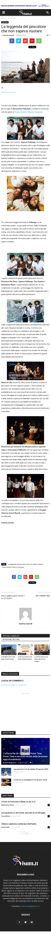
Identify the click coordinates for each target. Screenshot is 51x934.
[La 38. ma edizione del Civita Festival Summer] (25, 649)
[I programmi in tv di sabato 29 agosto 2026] (6, 771)
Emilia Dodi (5, 827)
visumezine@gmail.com (30, 906)
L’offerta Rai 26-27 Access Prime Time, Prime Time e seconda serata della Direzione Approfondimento (25, 756)
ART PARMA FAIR (43, 596)
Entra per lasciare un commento (13, 685)
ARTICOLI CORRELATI (11, 636)
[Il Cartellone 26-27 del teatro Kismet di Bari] (9, 649)
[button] (47, 12)
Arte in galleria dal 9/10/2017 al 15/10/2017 (13, 597)
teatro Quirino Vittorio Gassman (13, 567)
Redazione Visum (7, 805)
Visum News (5, 816)
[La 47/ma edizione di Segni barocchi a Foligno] (42, 649)
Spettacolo (5, 22)
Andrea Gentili (8, 35)
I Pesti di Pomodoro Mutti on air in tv (18, 801)
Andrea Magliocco (9, 762)
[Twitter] (25, 922)
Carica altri (24, 833)
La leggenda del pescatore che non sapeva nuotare (25, 564)
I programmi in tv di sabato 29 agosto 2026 (31, 769)
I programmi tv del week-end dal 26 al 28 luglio (23, 813)
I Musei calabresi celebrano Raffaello (18, 824)
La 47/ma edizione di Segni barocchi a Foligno (41, 659)
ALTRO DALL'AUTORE (11, 639)
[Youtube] (31, 922)
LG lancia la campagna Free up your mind (30, 780)
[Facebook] (19, 922)
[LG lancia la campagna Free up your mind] (6, 782)
